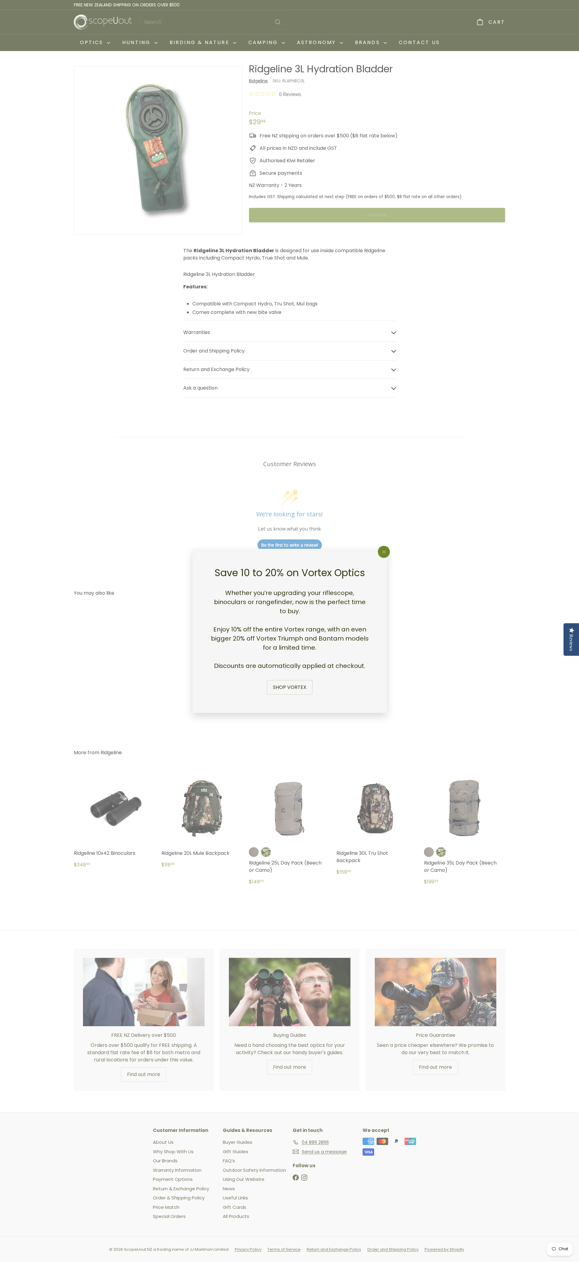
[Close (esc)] (384, 552)
